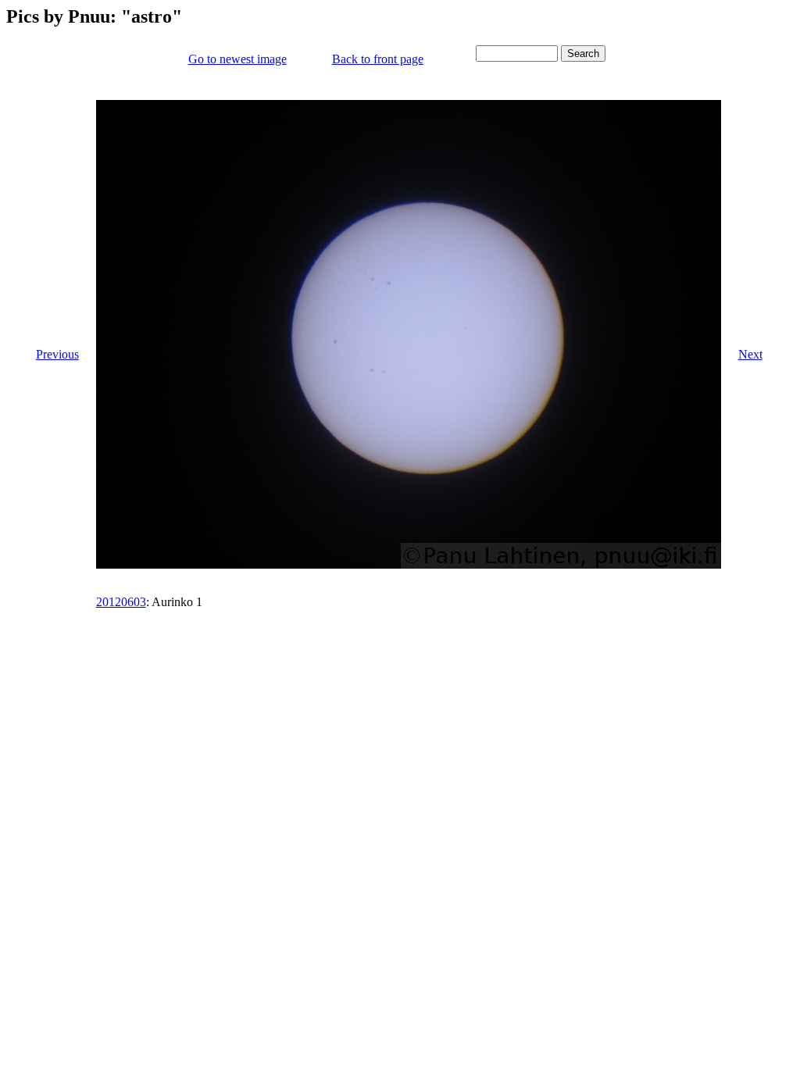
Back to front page (377, 59)
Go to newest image (237, 59)
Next (750, 354)
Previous (57, 354)
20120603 (121, 601)
